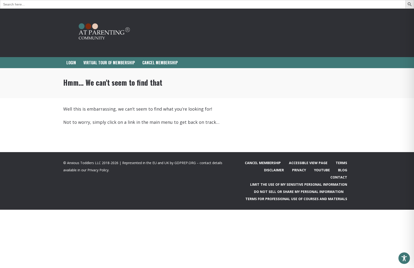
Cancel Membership (263, 163)
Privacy (299, 170)
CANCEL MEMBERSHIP (160, 63)
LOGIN (71, 63)
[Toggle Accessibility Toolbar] (404, 258)
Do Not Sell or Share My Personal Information (299, 191)
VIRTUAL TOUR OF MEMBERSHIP (109, 63)
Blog (342, 170)
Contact (338, 177)
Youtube (322, 170)
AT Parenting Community (111, 33)
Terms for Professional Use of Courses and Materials (296, 199)
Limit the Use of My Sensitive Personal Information (298, 184)
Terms (341, 163)
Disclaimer (274, 170)
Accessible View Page (308, 163)
